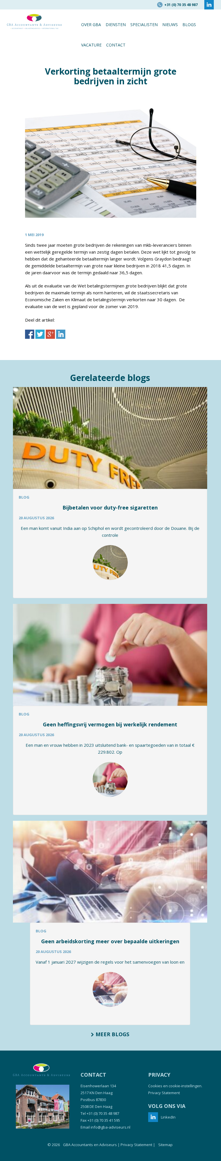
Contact (115, 45)
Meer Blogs (111, 1034)
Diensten (116, 24)
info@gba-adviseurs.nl (110, 1127)
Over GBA (91, 24)
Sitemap (165, 1144)
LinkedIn (168, 1117)
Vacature (91, 45)
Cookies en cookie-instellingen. (175, 1085)
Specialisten (144, 24)
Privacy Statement (164, 1092)
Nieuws (170, 24)
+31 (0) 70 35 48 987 (103, 1113)
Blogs (189, 24)
